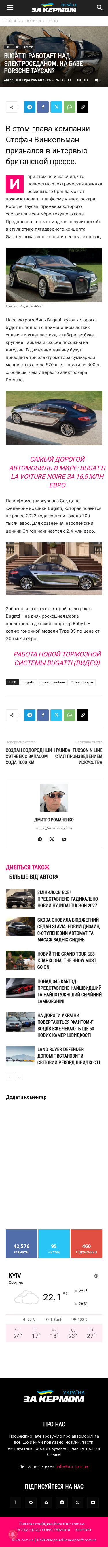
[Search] (100, 8)
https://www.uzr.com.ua (54, 828)
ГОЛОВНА (11, 20)
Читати (54, 1231)
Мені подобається (21, 1233)
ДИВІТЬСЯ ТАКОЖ (27, 867)
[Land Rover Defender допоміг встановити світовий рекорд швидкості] (20, 1056)
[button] (10, 8)
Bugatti (28, 682)
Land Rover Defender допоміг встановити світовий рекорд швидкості (68, 1056)
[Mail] (31, 1502)
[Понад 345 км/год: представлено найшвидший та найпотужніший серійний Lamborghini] (20, 988)
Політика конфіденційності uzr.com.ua (51, 1523)
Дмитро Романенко (33, 80)
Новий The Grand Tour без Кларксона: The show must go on (66, 960)
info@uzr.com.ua (72, 1466)
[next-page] (18, 1077)
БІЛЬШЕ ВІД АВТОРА (33, 877)
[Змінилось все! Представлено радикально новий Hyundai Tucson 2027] (20, 899)
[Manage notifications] (12, 1534)
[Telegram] (29, 107)
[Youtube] (66, 839)
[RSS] (46, 1502)
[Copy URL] (82, 107)
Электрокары (82, 682)
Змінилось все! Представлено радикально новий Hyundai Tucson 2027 (67, 899)
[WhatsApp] (69, 107)
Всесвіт (52, 20)
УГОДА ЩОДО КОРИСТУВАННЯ (43, 1529)
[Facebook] (43, 107)
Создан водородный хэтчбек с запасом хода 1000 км (29, 756)
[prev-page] (9, 1077)
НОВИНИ (33, 20)
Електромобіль (53, 682)
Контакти (83, 1529)
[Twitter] (56, 107)
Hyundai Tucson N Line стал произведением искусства (78, 756)
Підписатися (86, 1231)
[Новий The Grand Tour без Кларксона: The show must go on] (20, 960)
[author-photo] (54, 811)
